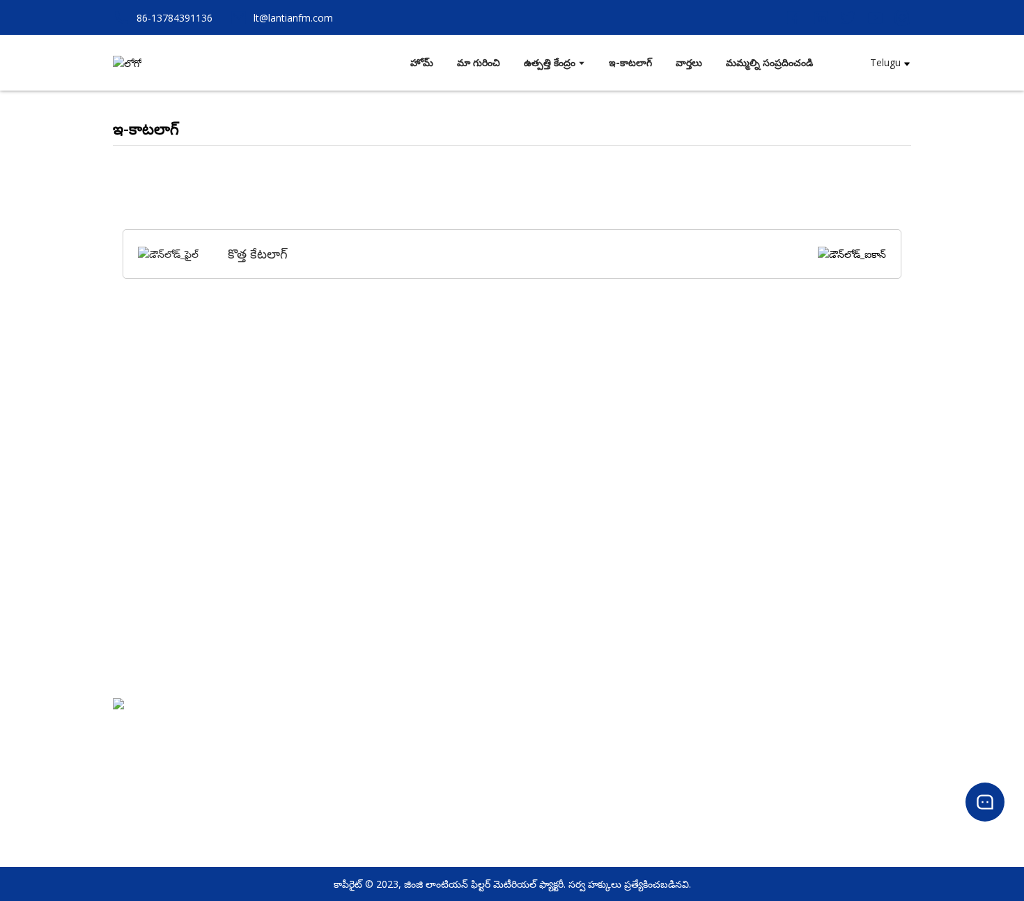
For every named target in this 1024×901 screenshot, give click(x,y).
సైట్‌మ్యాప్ (472, 808)
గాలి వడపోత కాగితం (694, 733)
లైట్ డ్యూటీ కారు (685, 752)
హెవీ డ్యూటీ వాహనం (694, 771)
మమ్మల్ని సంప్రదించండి (496, 752)
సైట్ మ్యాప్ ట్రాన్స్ (485, 789)
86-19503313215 (151, 765)
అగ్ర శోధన (471, 771)
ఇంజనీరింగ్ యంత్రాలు (695, 789)
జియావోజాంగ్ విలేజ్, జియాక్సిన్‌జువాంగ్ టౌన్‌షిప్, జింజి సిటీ (226, 746)
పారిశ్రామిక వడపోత (690, 808)
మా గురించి (474, 733)
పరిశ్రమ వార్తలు (882, 752)
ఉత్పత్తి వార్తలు (881, 733)
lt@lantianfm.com (157, 784)
